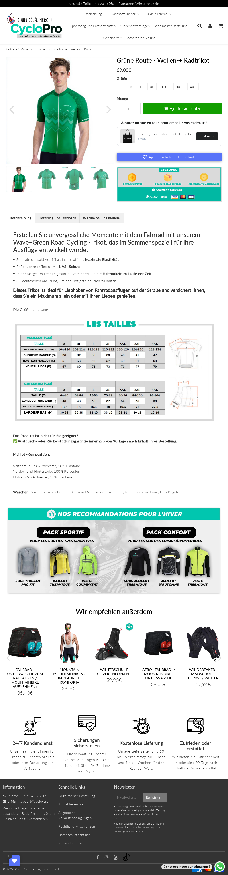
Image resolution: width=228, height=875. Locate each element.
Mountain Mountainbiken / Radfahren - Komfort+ (69, 675)
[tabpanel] (19, 179)
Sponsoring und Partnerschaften (93, 26)
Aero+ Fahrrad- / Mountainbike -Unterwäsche (158, 673)
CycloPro (21, 869)
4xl (193, 87)
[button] (169, 157)
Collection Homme (33, 49)
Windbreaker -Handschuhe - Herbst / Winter (203, 673)
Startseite (11, 49)
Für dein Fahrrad (156, 14)
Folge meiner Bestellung (170, 26)
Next (108, 109)
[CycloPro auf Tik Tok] (126, 859)
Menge (122, 98)
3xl (179, 87)
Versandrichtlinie (71, 843)
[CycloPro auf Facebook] (98, 858)
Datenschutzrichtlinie (74, 835)
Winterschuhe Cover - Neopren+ (114, 671)
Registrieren (155, 797)
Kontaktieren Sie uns (140, 38)
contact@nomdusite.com (128, 831)
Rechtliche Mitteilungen (76, 826)
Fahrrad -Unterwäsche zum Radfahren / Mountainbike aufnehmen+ (25, 678)
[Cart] (221, 25)
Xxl (165, 87)
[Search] (200, 25)
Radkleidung (93, 14)
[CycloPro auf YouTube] (116, 858)
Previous (11, 109)
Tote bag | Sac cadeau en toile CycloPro (165, 134)
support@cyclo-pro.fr (35, 801)
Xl (152, 87)
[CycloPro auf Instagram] (107, 858)
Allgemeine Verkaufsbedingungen (75, 815)
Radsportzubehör (123, 14)
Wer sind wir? (112, 38)
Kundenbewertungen (135, 26)
